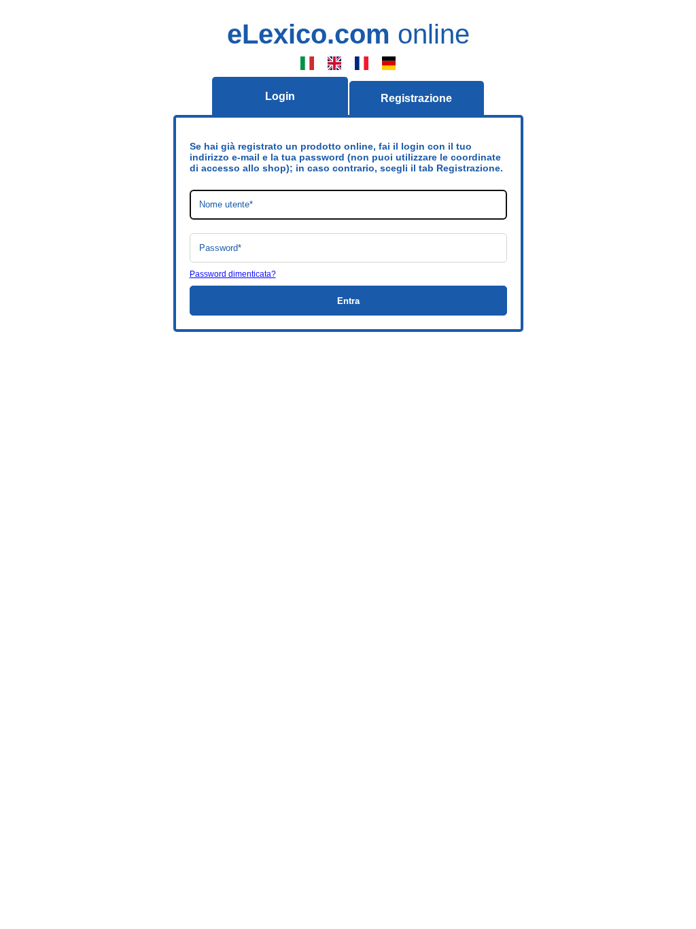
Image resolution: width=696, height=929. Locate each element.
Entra (348, 301)
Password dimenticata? (233, 274)
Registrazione (416, 98)
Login (280, 96)
